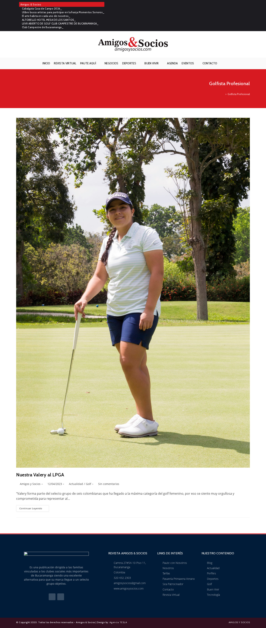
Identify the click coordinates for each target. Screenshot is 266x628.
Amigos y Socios (30, 484)
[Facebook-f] (52, 596)
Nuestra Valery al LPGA (40, 475)
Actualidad (76, 484)
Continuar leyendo (34, 507)
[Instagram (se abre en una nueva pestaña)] (248, 15)
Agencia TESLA (118, 622)
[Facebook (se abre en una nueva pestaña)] (242, 15)
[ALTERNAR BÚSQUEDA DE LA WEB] (222, 63)
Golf (88, 484)
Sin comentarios (108, 484)
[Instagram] (60, 596)
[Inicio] (223, 94)
